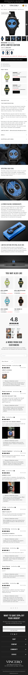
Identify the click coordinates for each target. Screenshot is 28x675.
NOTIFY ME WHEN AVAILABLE (14, 59)
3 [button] (15, 608)
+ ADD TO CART (16, 79)
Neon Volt (15, 75)
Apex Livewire (16, 73)
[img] (6, 367)
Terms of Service (6, 671)
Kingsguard (16, 88)
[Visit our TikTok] (16, 634)
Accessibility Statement (20, 671)
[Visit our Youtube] (14, 634)
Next (25, 39)
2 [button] (13, 608)
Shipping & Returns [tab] (7, 139)
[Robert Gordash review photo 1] (4, 376)
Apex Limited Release (17, 86)
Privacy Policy (12, 671)
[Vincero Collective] (14, 5)
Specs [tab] (2, 134)
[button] (4, 42)
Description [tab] (5, 100)
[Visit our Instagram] (12, 634)
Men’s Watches (4, 9)
